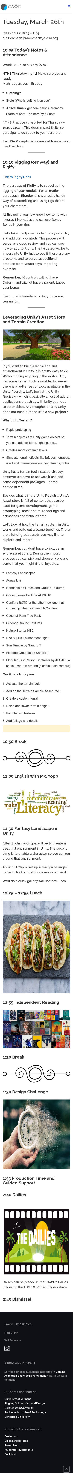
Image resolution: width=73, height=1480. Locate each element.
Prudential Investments (18, 1449)
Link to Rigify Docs (17, 177)
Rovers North (12, 1445)
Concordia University (17, 1416)
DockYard (10, 1454)
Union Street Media (16, 1440)
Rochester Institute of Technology (25, 1412)
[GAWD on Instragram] (7, 1349)
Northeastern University (19, 1408)
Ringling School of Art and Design (24, 1403)
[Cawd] (3, 7)
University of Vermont (17, 1399)
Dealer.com (11, 1436)
